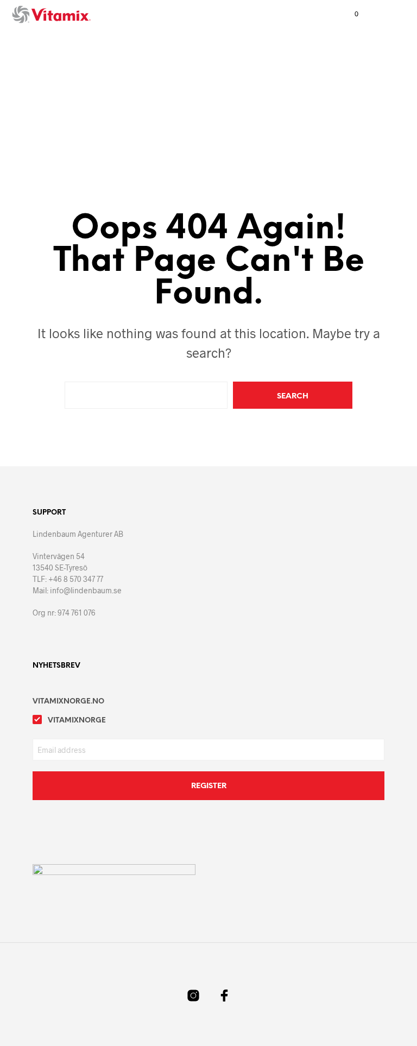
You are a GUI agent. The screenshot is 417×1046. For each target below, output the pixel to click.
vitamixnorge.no (68, 701)
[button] (349, 14)
